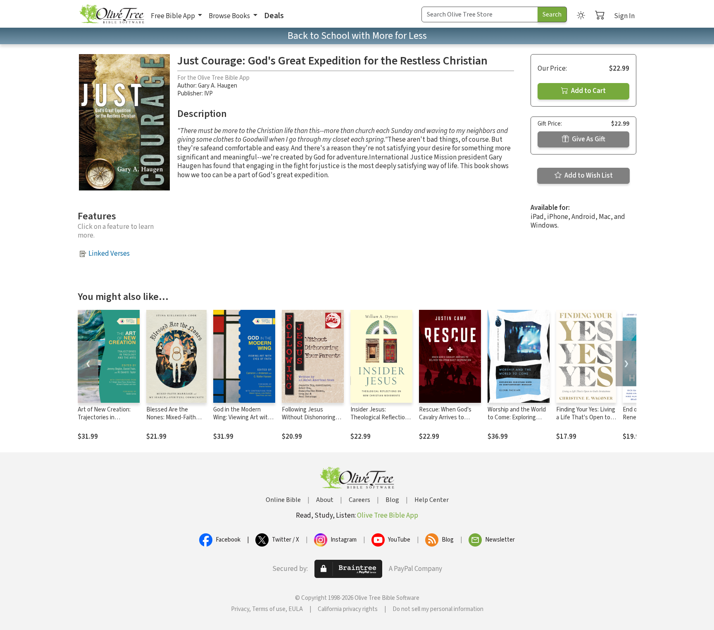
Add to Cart (588, 91)
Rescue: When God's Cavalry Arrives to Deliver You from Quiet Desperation (447, 421)
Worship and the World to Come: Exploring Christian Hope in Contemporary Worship (517, 421)
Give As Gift (588, 139)
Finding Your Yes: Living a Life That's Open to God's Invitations (585, 417)
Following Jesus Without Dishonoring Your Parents (309, 417)
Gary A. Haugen (217, 85)
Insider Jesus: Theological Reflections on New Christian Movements (380, 421)
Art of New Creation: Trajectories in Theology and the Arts (107, 417)
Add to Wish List (588, 176)
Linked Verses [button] (109, 254)
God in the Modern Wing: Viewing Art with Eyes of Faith (242, 417)
